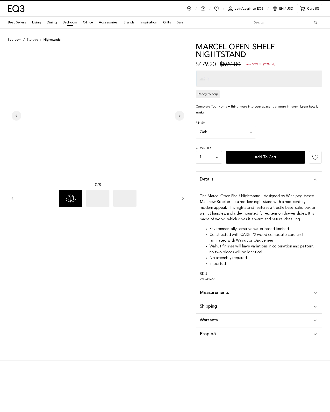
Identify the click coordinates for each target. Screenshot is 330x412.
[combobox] (278, 22)
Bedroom (15, 39)
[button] (259, 179)
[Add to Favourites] (315, 157)
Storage (32, 39)
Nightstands (51, 39)
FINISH (200, 122)
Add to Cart (265, 157)
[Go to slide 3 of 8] (124, 198)
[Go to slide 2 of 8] (97, 198)
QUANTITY (203, 148)
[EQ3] (16, 8)
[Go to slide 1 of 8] (70, 198)
